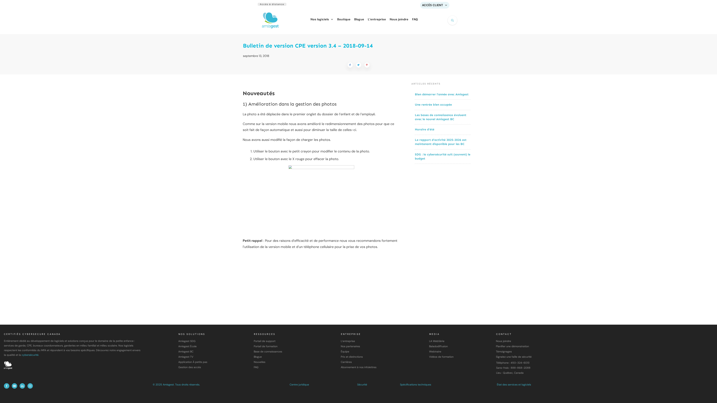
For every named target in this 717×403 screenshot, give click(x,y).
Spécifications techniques (415, 384)
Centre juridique (299, 384)
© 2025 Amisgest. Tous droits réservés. (176, 384)
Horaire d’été (424, 129)
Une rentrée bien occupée (433, 104)
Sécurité (362, 384)
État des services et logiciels (514, 384)
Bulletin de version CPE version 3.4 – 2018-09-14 (308, 45)
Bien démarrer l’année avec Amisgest (441, 94)
